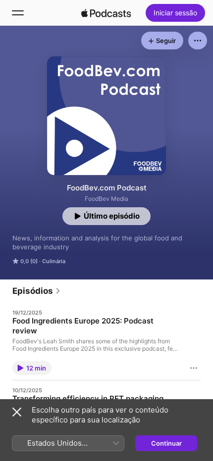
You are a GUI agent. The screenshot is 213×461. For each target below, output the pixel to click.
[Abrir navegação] (18, 13)
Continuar (166, 443)
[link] (36, 290)
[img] (106, 13)
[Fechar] (16, 412)
